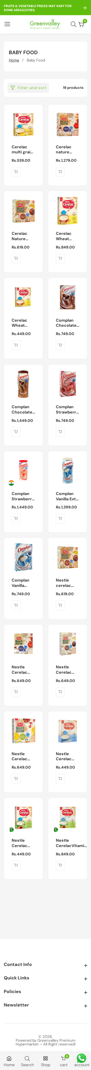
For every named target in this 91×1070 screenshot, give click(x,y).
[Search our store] (74, 24)
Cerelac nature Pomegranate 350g (69, 150)
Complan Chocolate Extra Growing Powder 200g (66, 323)
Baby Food (36, 60)
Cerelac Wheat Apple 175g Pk (22, 323)
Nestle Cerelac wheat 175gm (19, 843)
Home (14, 60)
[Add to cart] (16, 172)
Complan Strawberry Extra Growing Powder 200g (67, 409)
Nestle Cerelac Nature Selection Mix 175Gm (22, 756)
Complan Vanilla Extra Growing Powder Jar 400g (68, 496)
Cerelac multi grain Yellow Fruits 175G (23, 150)
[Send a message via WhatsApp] (81, 1058)
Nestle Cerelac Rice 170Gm (67, 756)
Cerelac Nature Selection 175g (21, 236)
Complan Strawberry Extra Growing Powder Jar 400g (23, 496)
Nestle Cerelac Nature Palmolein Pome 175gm (21, 670)
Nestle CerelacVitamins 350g (72, 843)
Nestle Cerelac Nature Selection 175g (65, 670)
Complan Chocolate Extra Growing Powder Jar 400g (23, 409)
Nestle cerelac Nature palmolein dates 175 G (67, 583)
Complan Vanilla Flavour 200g (20, 583)
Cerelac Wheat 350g (64, 236)
